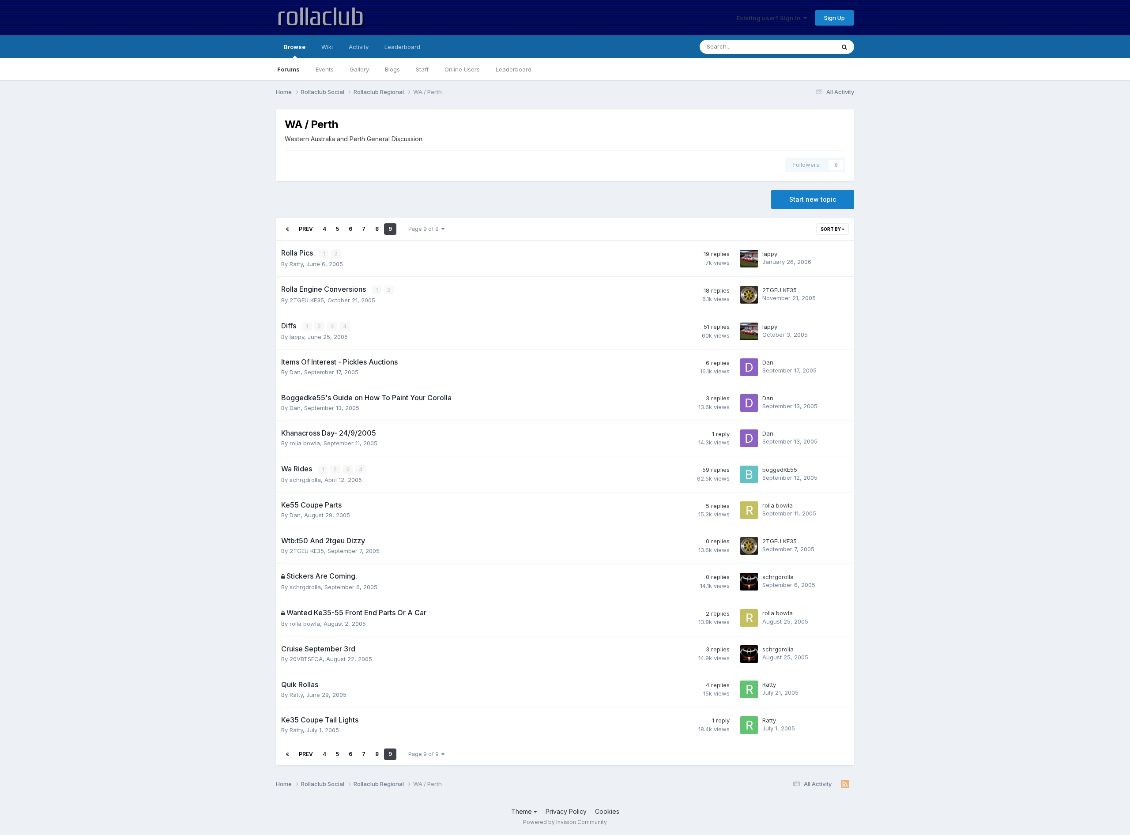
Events (325, 69)
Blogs (392, 69)
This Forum (808, 46)
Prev (306, 229)
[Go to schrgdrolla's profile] (749, 582)
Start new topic (812, 199)
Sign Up (834, 17)
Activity (359, 46)
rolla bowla (305, 443)
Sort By (831, 229)
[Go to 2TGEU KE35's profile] (749, 295)
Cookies (607, 811)
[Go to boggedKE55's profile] (749, 474)
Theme (522, 811)
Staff (422, 69)
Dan (295, 372)
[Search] (844, 47)
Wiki (327, 46)
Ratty (296, 263)
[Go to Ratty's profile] (749, 689)
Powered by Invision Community (565, 822)
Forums (288, 69)
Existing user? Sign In (769, 18)
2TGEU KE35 (307, 300)
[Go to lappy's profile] (749, 258)
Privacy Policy (566, 811)
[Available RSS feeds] (845, 784)
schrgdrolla (305, 479)
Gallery (359, 69)
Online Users (462, 69)
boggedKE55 (779, 469)
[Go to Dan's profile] (749, 367)
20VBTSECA (306, 658)
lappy (769, 253)
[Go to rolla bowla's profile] (749, 510)
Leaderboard (513, 69)
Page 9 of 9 (424, 229)
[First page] (287, 229)
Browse (294, 46)
